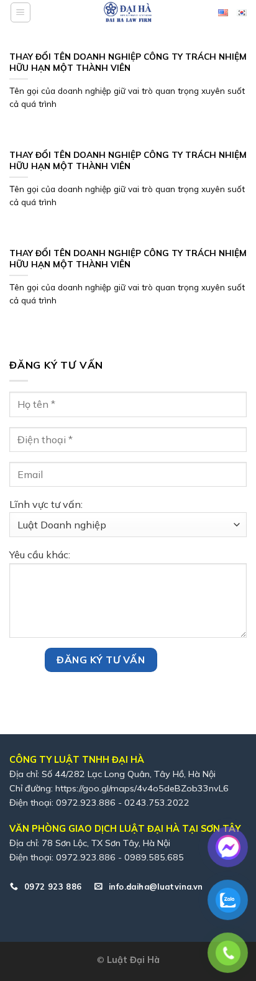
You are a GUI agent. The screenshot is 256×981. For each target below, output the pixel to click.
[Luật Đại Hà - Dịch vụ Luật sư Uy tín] (128, 12)
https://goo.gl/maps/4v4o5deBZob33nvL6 (142, 788)
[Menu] (20, 12)
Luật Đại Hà (133, 959)
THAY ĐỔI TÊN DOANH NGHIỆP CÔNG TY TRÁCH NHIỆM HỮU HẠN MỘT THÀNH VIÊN (128, 62)
